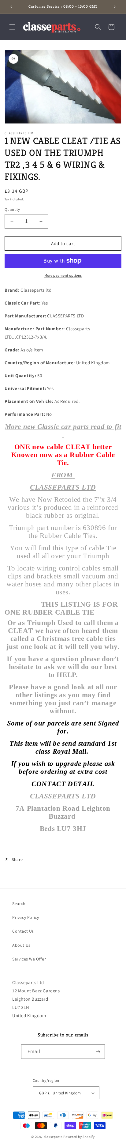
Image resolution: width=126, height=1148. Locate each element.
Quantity (12, 209)
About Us (21, 945)
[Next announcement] (114, 6)
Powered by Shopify (79, 1137)
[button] (12, 27)
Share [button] (17, 859)
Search (19, 903)
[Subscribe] (98, 1051)
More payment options (63, 275)
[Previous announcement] (11, 6)
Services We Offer (29, 959)
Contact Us (23, 931)
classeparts (53, 1137)
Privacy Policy (25, 917)
